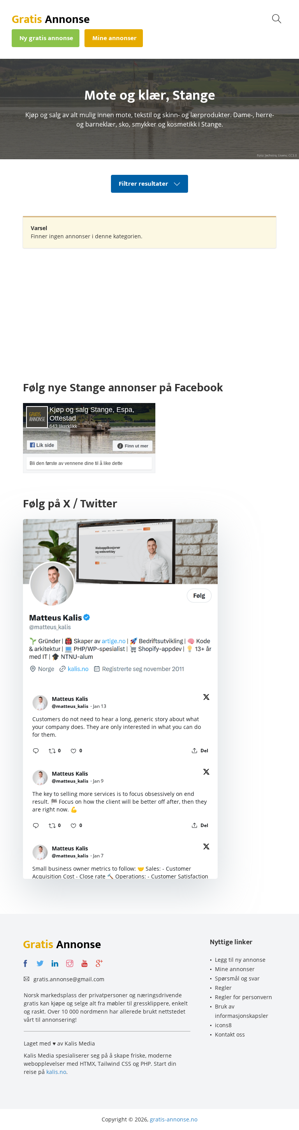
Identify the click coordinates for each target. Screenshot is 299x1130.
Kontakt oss (230, 1034)
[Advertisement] (149, 310)
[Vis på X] (206, 698)
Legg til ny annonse (240, 959)
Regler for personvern (243, 997)
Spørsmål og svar (237, 978)
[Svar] (35, 750)
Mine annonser (235, 969)
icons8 (223, 1025)
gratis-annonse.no (173, 1119)
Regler (223, 987)
